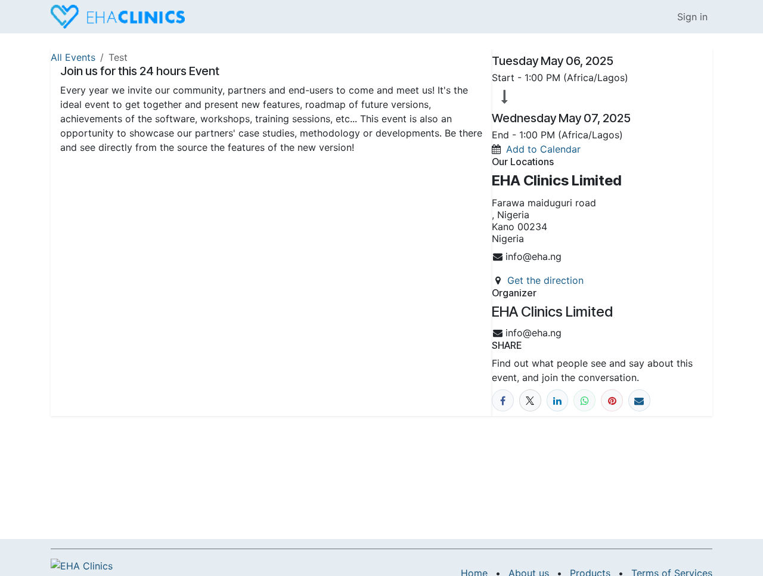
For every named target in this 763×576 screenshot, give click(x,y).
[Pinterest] (612, 400)
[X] (530, 400)
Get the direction (545, 280)
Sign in (692, 17)
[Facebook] (503, 400)
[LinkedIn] (558, 400)
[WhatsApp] (584, 400)
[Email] (639, 400)
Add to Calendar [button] (543, 149)
